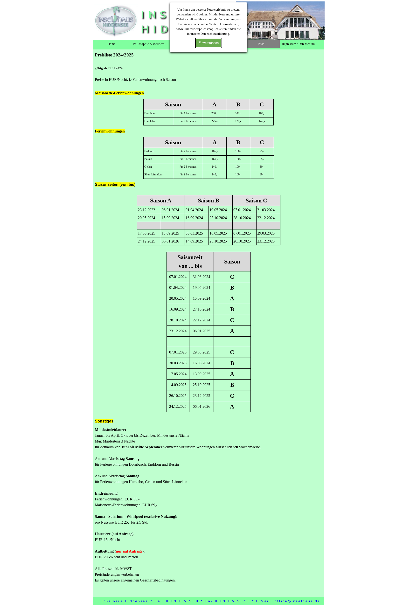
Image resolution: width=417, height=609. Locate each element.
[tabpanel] (151, 69)
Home (111, 44)
